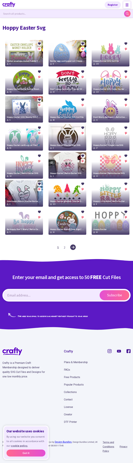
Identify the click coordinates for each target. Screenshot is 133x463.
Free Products (72, 377)
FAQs (67, 369)
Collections (70, 392)
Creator (68, 414)
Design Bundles (63, 441)
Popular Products (74, 384)
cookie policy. (19, 445)
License (68, 407)
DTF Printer (70, 421)
